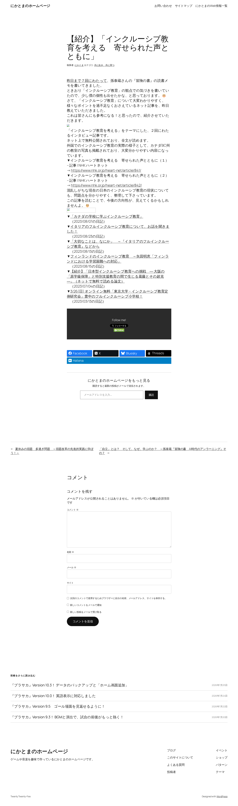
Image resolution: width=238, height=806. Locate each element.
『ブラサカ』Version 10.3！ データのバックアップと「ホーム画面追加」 (70, 685)
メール (71, 567)
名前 (70, 551)
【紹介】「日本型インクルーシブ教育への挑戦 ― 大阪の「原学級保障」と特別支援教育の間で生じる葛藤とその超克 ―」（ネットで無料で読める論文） (116, 276)
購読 (151, 395)
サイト (70, 582)
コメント (73, 509)
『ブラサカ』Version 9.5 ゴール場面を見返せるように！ (58, 706)
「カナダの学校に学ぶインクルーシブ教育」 (106, 216)
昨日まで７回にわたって (87, 80)
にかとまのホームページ (30, 5)
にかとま (79, 65)
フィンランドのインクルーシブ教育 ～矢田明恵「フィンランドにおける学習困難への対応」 (118, 259)
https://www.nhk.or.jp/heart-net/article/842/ (106, 185)
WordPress (222, 796)
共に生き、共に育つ (104, 65)
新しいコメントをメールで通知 (86, 604)
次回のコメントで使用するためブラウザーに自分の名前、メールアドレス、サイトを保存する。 (118, 598)
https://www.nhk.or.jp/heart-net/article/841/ (106, 170)
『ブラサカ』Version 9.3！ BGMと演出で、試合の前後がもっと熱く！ (67, 717)
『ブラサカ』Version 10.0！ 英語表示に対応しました (53, 696)
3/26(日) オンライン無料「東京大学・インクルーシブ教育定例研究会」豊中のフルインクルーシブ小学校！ (117, 294)
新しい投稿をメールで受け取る (86, 611)
